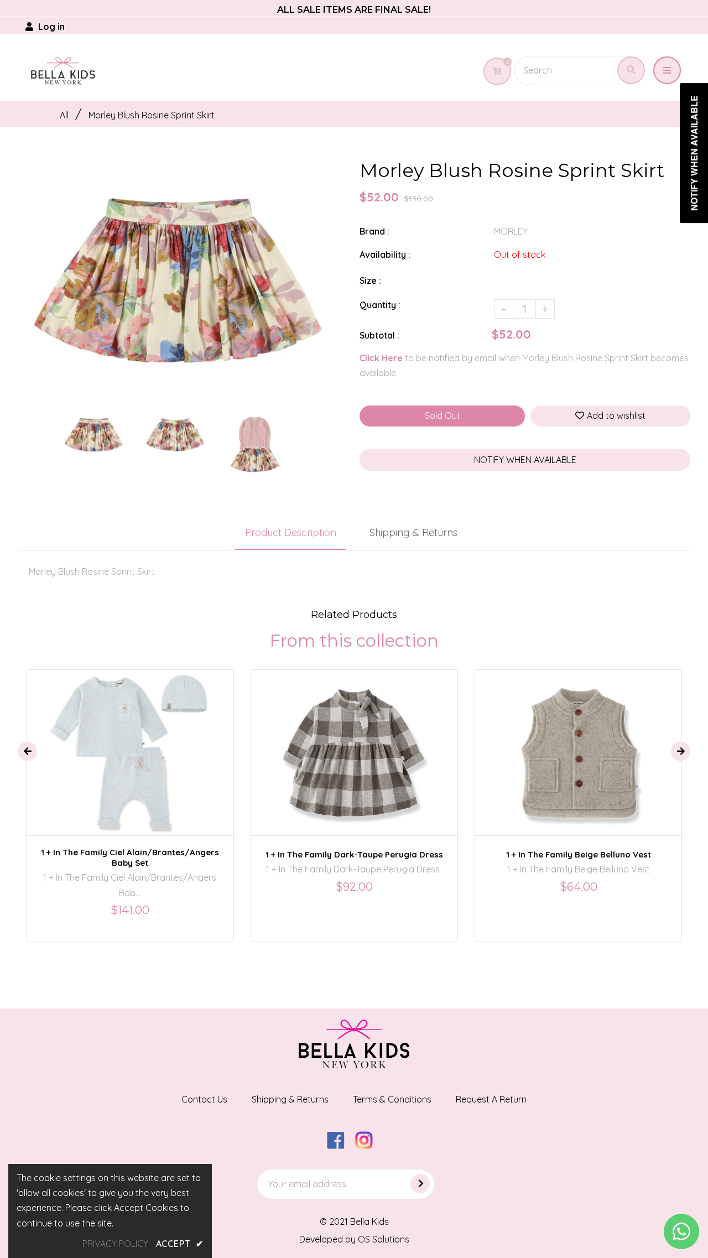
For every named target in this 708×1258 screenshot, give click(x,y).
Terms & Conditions (392, 1099)
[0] (492, 71)
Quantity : (380, 304)
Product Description (290, 532)
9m (145, 742)
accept (180, 1243)
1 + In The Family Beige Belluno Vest (578, 854)
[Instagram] (368, 1146)
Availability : (385, 254)
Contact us (204, 1099)
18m (559, 742)
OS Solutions (383, 1239)
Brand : (374, 231)
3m (122, 742)
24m (340, 742)
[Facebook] (340, 1146)
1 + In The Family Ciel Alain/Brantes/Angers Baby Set (130, 857)
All (64, 115)
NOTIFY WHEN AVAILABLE (525, 459)
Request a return (491, 1099)
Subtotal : (379, 335)
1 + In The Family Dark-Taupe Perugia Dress (354, 854)
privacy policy (115, 1243)
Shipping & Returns (413, 532)
